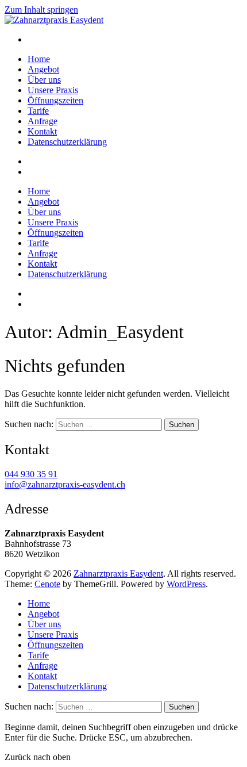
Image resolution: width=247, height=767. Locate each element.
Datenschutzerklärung (67, 142)
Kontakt (42, 131)
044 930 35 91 (31, 474)
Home (39, 59)
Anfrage (42, 121)
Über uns (44, 80)
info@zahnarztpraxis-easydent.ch (65, 484)
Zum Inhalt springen (41, 9)
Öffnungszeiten (55, 100)
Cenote (47, 584)
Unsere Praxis (53, 90)
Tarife (38, 111)
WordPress (186, 584)
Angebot (43, 69)
